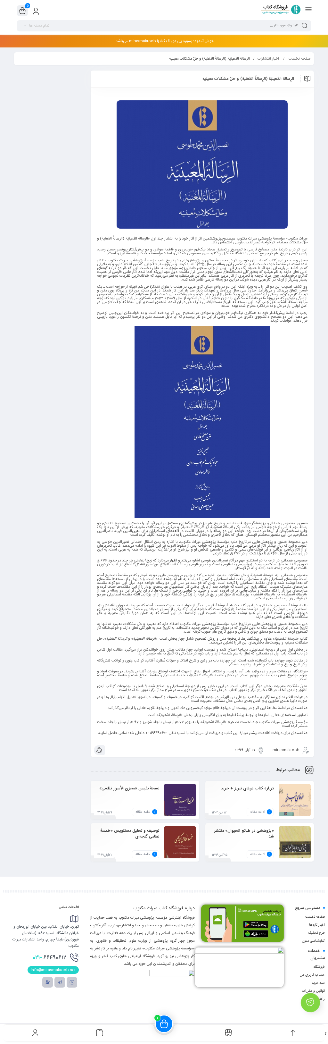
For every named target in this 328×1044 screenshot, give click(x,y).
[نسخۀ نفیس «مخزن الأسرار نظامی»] (180, 805)
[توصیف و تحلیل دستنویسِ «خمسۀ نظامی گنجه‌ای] (180, 847)
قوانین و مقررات (313, 991)
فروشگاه (319, 967)
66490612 (49, 957)
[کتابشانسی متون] (239, 967)
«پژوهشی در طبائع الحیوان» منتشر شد (244, 833)
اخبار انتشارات (268, 58)
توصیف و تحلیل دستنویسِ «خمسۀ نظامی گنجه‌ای (129, 833)
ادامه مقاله (257, 812)
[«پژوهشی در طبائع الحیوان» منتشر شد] (295, 847)
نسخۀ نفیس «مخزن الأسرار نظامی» (129, 788)
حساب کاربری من (312, 975)
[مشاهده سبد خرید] (22, 11)
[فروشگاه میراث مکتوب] (278, 10)
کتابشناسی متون (313, 941)
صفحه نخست (300, 58)
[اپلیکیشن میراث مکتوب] (242, 923)
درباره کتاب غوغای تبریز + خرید (247, 788)
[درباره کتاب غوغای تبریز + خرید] (295, 805)
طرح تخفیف (316, 933)
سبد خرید (318, 983)
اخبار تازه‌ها (317, 925)
